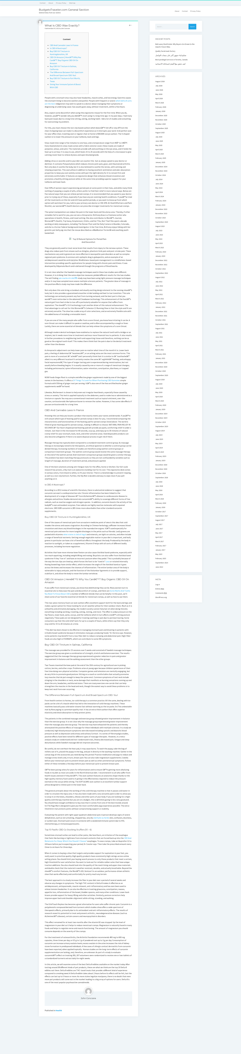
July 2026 (158, 86)
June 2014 (159, 567)
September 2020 (161, 375)
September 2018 (161, 477)
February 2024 (160, 201)
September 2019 (161, 426)
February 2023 (160, 252)
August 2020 (160, 379)
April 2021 (159, 345)
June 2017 (159, 529)
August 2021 (160, 328)
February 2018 (160, 503)
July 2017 (158, 524)
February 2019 (160, 456)
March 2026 (159, 103)
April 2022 (159, 294)
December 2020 (161, 362)
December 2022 (161, 260)
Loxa (108, 561)
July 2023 (158, 230)
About (50, 3)
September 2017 (161, 516)
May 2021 (158, 341)
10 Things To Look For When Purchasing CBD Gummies (96, 380)
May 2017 (158, 533)
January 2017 (160, 550)
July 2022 (158, 281)
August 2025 (160, 132)
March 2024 (159, 196)
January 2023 (160, 256)
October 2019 (160, 422)
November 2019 (161, 418)
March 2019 (159, 452)
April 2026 (159, 98)
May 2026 (158, 94)
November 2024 (161, 171)
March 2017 (159, 541)
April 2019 (159, 448)
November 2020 (161, 367)
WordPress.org (161, 597)
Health (59, 1010)
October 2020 (160, 371)
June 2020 (159, 388)
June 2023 (159, 235)
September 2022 (161, 273)
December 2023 (161, 209)
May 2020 (158, 392)
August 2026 (160, 81)
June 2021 (159, 337)
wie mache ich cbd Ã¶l (68, 278)
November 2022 (161, 264)
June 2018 (159, 486)
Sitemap (72, 3)
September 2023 (161, 222)
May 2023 (158, 239)
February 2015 (160, 558)
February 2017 (160, 546)
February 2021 (160, 354)
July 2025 (158, 137)
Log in (157, 584)
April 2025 (159, 149)
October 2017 (160, 511)
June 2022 (159, 286)
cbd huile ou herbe (101, 817)
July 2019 (158, 435)
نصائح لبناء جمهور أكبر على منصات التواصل (170, 55)
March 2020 (159, 401)
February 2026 (160, 107)
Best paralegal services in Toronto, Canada (171, 59)
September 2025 (161, 128)
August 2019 (160, 431)
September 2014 (161, 563)
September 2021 (161, 324)
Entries (159, 589)
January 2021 (160, 358)
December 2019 (161, 414)
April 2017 (159, 537)
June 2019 (159, 439)
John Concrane (88, 998)
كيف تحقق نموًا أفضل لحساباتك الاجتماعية (170, 64)
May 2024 (158, 188)
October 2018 (160, 473)
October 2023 (160, 218)
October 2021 (160, 320)
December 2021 (161, 311)
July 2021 (158, 333)
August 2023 (160, 226)
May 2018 (158, 490)
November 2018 (161, 469)
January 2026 (160, 111)
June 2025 (159, 141)
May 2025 (158, 145)
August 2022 (160, 277)
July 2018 (158, 482)
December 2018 (161, 465)
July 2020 (158, 384)
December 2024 (161, 166)
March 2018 (159, 499)
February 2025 (160, 158)
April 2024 (159, 192)
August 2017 (160, 520)
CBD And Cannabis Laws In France (64, 45)
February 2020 (160, 405)
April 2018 (159, 494)
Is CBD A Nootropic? (58, 48)
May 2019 (158, 443)
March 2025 (159, 154)
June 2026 (159, 90)
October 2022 (160, 269)
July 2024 (158, 179)
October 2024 (160, 175)
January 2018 (160, 507)
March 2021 (159, 350)
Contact (43, 3)
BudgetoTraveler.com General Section (64, 9)
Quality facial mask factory (165, 51)
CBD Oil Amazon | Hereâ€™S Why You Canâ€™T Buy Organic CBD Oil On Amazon (65, 60)
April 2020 (159, 396)
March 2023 (159, 247)
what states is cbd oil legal (74, 534)
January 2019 (160, 460)
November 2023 (161, 213)
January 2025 (160, 162)
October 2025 (160, 124)
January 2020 (160, 409)
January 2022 (160, 307)
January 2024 (160, 205)
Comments (161, 593)
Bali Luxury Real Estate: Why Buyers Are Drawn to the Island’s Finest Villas (175, 45)
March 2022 (159, 299)
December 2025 (161, 115)
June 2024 (159, 184)
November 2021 (161, 316)
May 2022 (158, 290)
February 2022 (160, 303)
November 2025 (161, 120)
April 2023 (159, 243)
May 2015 (158, 554)
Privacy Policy (61, 3)
